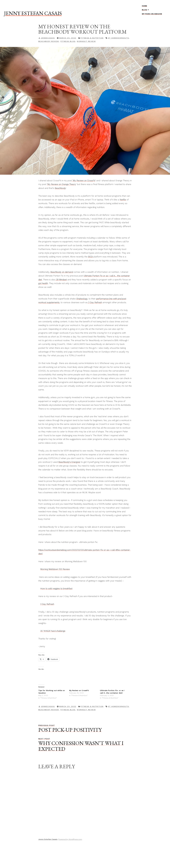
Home (144, 6)
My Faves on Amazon (152, 14)
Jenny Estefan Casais (33, 13)
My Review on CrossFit (79, 690)
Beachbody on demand (61, 272)
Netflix (123, 199)
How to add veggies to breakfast (56, 588)
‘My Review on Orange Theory (61, 184)
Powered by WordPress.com (70, 839)
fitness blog (67, 41)
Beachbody (60, 188)
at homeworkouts (118, 38)
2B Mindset (61, 279)
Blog (144, 10)
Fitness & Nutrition (92, 38)
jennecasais (48, 38)
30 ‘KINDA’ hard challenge (52, 631)
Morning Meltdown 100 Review (55, 569)
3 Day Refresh (95, 302)
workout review (86, 41)
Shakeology (81, 298)
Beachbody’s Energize (69, 462)
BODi (90, 256)
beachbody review (48, 41)
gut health (43, 283)
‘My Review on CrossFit (83, 180)
